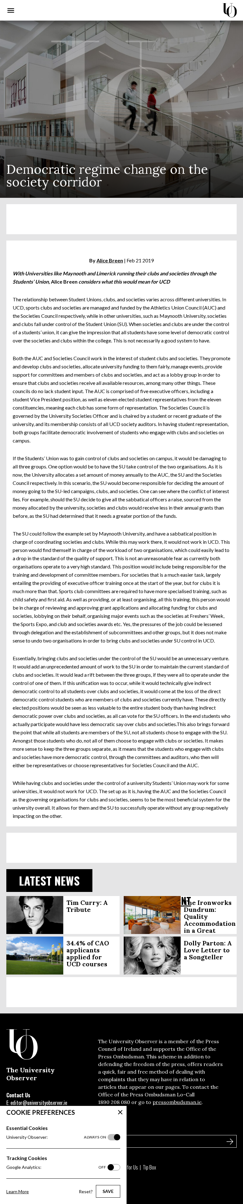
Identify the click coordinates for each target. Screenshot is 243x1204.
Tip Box (149, 1167)
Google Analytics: (56, 1167)
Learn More (17, 1191)
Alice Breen (110, 260)
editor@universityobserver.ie (38, 1103)
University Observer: (56, 1137)
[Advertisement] (121, 219)
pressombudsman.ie (177, 1102)
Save (108, 1191)
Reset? (86, 1191)
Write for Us (127, 1167)
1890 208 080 (114, 1102)
